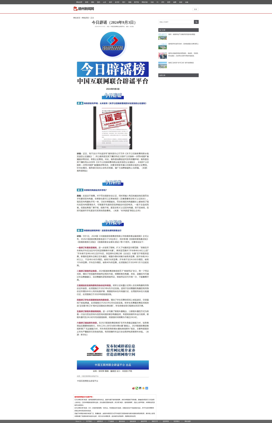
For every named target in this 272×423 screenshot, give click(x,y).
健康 (174, 2)
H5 (157, 2)
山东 (104, 2)
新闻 (86, 2)
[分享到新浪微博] (133, 388)
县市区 (117, 2)
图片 (123, 2)
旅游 (180, 2)
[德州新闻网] (83, 9)
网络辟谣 (85, 18)
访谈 (152, 2)
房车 (162, 2)
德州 (110, 2)
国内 (98, 2)
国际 (92, 2)
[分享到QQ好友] (140, 388)
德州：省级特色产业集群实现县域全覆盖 (181, 34)
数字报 (136, 2)
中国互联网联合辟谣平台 (118, 26)
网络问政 (145, 2)
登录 (195, 9)
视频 (129, 2)
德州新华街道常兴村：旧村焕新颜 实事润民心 (183, 44)
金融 (186, 2)
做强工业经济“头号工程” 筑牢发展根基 (181, 63)
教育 (168, 2)
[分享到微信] (137, 388)
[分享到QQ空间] (143, 388)
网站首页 (79, 2)
